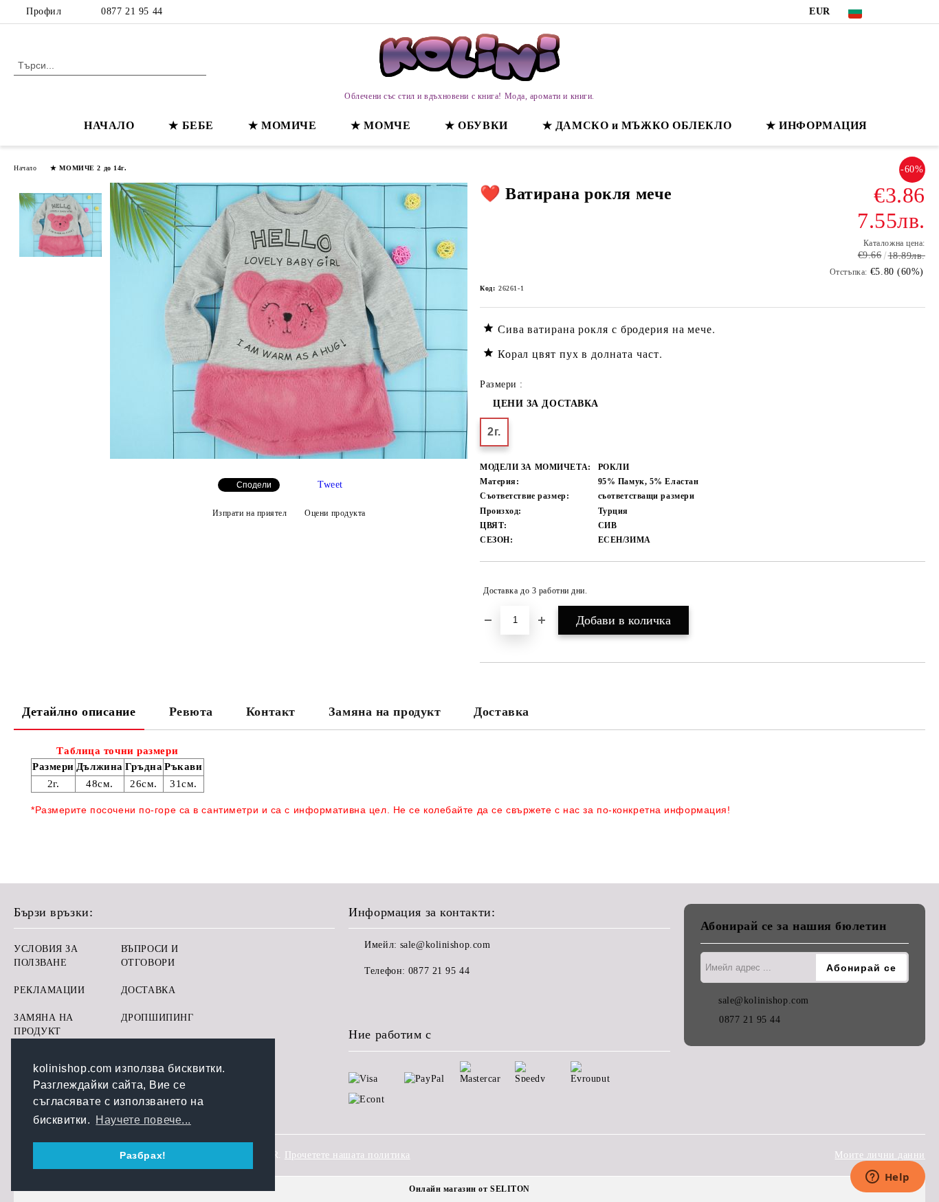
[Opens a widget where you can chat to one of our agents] (887, 1178)
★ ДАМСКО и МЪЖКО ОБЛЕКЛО (636, 125)
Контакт (271, 711)
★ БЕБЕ (190, 125)
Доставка (501, 711)
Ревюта (191, 711)
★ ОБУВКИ (476, 125)
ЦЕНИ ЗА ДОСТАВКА (546, 403)
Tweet (330, 484)
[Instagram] (917, 11)
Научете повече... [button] (143, 1120)
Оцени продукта (335, 513)
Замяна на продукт (385, 711)
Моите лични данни (880, 1155)
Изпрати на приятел (249, 513)
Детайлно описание (79, 711)
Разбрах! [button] (143, 1155)
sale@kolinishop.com (445, 945)
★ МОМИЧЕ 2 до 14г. (88, 168)
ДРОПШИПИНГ (157, 1017)
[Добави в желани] (915, 590)
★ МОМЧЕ (380, 125)
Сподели (254, 485)
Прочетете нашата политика (347, 1155)
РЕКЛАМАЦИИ (49, 990)
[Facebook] (897, 11)
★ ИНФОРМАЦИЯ (817, 125)
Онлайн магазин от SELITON (469, 1189)
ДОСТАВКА (148, 990)
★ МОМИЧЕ (282, 125)
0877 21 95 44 (131, 11)
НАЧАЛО (109, 125)
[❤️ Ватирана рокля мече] (288, 456)
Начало (25, 168)
